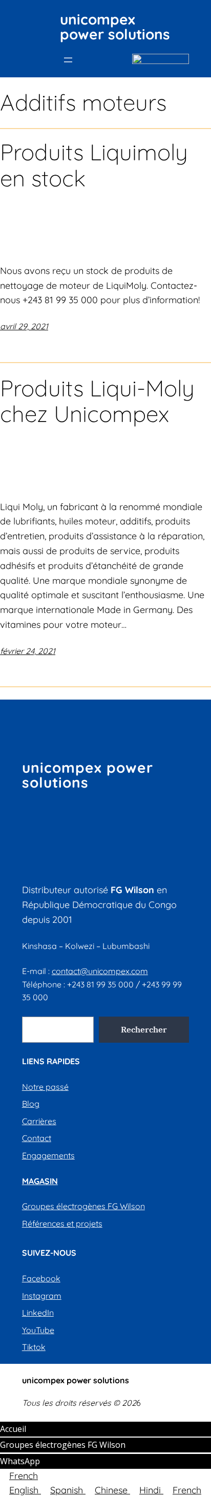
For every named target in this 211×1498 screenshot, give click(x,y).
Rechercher (144, 1029)
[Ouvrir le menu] (68, 60)
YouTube (38, 1330)
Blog (30, 1104)
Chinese (112, 1490)
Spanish (68, 1490)
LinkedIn (38, 1312)
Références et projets (62, 1223)
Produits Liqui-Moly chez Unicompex (97, 401)
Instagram (41, 1296)
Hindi (151, 1490)
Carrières (39, 1121)
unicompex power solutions (115, 26)
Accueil (13, 1428)
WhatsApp (20, 1461)
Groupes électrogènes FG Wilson (83, 1206)
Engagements (48, 1155)
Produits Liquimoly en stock (94, 165)
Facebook (41, 1278)
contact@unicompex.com (100, 971)
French (23, 1476)
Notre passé (45, 1087)
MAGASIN (40, 1181)
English (25, 1490)
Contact (36, 1138)
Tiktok (34, 1347)
